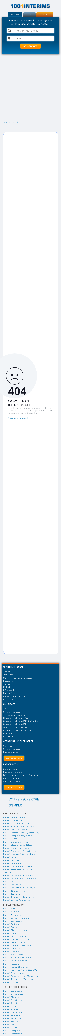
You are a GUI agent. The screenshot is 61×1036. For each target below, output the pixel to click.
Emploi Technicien (12, 1009)
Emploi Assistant (12, 1003)
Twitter (6, 684)
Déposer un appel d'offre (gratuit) (20, 775)
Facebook (8, 681)
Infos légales (9, 690)
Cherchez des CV (11, 781)
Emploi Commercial (13, 991)
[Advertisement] (30, 87)
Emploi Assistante (12, 1000)
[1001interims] (30, 6)
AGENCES (29, 15)
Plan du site (9, 699)
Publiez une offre (12, 778)
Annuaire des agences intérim (18, 730)
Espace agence (10, 752)
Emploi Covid (9, 1024)
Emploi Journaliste (13, 1012)
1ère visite (8, 674)
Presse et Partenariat (14, 696)
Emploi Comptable (12, 1030)
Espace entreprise (12, 772)
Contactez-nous (14, 758)
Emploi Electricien (12, 1021)
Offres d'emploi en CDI (14, 724)
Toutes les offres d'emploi (16, 715)
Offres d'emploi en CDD (15, 727)
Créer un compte (11, 712)
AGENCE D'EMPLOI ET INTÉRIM (19, 741)
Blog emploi (9, 736)
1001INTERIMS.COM (13, 667)
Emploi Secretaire (12, 1018)
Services (7, 746)
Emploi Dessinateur (13, 994)
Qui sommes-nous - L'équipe (17, 677)
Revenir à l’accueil (18, 418)
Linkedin (7, 687)
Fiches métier (10, 733)
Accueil (7, 671)
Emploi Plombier (11, 997)
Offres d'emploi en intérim (16, 718)
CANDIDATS (15, 15)
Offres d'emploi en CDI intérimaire (20, 721)
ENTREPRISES (45, 15)
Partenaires (9, 693)
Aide (5, 708)
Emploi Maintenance (13, 1006)
